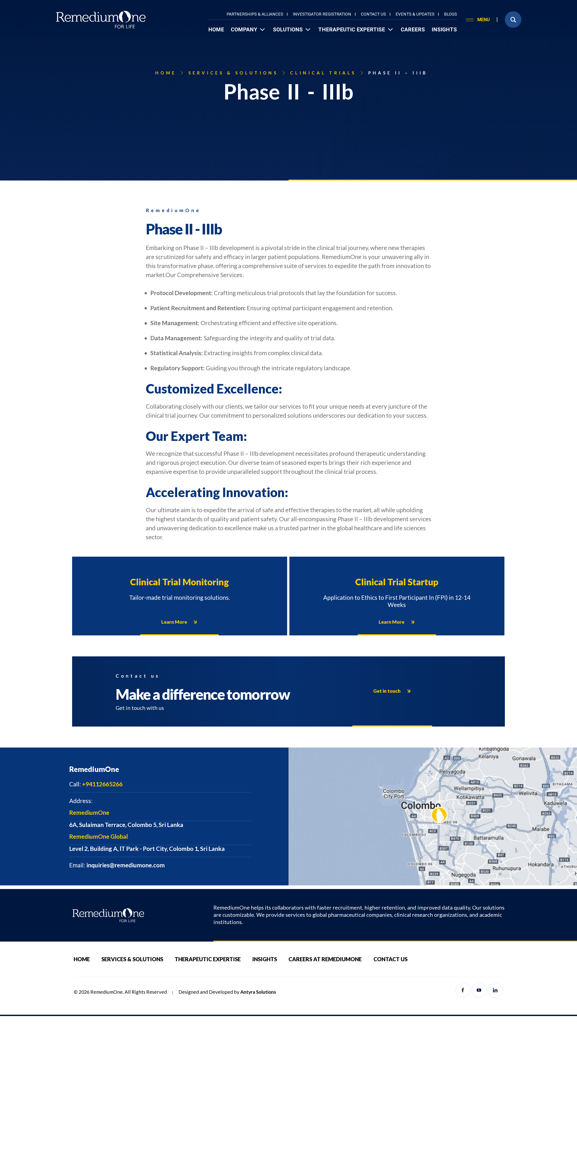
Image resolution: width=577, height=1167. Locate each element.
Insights (444, 29)
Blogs (450, 14)
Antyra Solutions (258, 992)
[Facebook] (462, 990)
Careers (413, 29)
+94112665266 (96, 784)
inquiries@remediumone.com (117, 865)
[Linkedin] (495, 990)
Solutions (288, 29)
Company (244, 29)
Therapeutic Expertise (351, 29)
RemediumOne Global (98, 836)
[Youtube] (479, 990)
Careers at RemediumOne (325, 959)
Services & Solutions (132, 959)
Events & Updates (415, 14)
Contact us (373, 14)
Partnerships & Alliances (255, 14)
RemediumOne (89, 812)
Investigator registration (322, 14)
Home (216, 29)
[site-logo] (101, 19)
